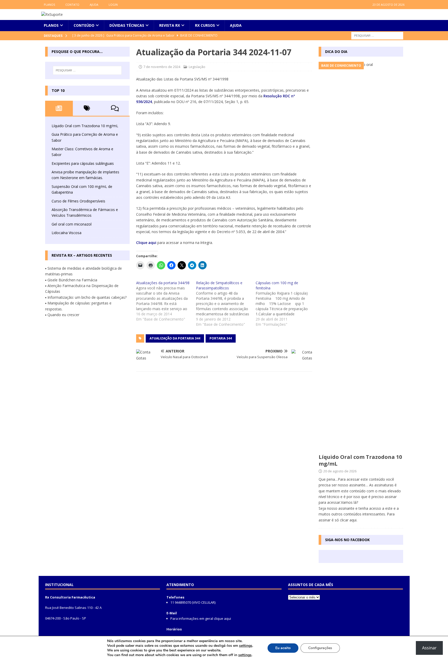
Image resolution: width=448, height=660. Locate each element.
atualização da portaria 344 (175, 338)
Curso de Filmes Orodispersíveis (78, 201)
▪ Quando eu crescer (62, 314)
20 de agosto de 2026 (339, 471)
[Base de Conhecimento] (361, 256)
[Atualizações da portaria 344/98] (166, 301)
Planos (49, 4)
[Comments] (115, 108)
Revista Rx (169, 25)
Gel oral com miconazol (72, 224)
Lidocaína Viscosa (66, 232)
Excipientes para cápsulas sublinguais (83, 163)
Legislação (197, 66)
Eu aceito (283, 647)
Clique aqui (146, 242)
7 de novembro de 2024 (161, 66)
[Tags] (87, 108)
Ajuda (94, 4)
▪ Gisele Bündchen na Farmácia (71, 279)
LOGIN (113, 4)
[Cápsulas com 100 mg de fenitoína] (285, 303)
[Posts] (59, 108)
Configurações (320, 647)
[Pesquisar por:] (377, 35)
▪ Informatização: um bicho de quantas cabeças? (86, 297)
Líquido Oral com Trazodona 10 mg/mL (85, 125)
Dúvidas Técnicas (126, 25)
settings (245, 645)
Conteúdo (84, 25)
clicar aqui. (348, 520)
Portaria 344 (220, 338)
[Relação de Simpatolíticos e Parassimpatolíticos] (226, 303)
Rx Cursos (205, 25)
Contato (72, 4)
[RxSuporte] (52, 14)
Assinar (429, 648)
